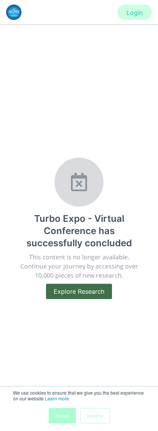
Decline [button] (95, 415)
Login (135, 12)
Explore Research (79, 291)
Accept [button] (62, 415)
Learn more (57, 398)
